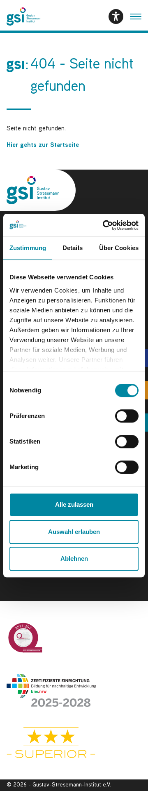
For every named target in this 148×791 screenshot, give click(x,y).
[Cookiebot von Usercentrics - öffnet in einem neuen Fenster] (104, 225)
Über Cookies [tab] (119, 247)
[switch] (127, 416)
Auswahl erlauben (74, 531)
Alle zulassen (74, 504)
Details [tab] (72, 247)
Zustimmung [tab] (27, 247)
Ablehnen (74, 558)
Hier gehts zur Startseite (43, 145)
